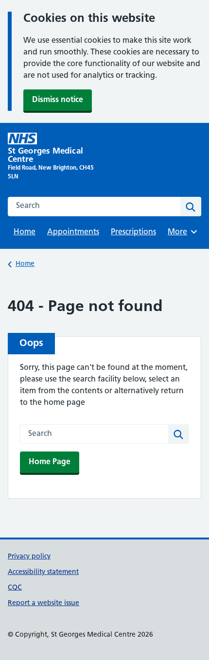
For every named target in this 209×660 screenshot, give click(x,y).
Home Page (49, 462)
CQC (15, 587)
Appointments (73, 232)
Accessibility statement (43, 572)
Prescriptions (133, 232)
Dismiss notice (57, 100)
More (181, 232)
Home (24, 232)
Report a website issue (43, 603)
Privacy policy (29, 556)
